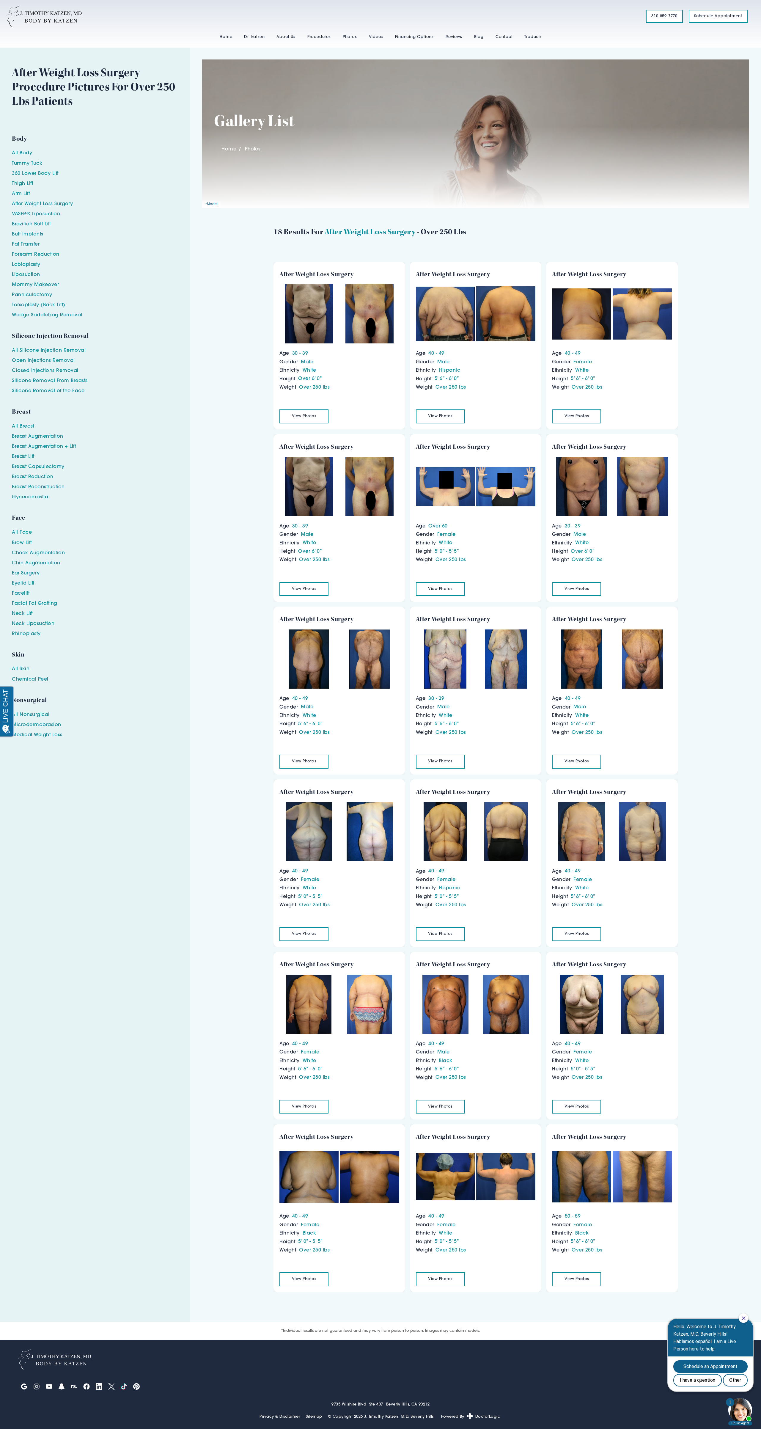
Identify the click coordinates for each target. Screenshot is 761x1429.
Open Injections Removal (43, 360)
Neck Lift (22, 613)
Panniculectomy (32, 295)
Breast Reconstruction (38, 487)
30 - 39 (300, 353)
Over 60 (438, 526)
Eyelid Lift (23, 583)
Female (582, 362)
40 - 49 (436, 353)
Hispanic (449, 370)
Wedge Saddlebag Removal (47, 315)
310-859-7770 (664, 16)
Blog (479, 37)
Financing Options (414, 37)
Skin (24, 669)
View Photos (304, 416)
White (309, 370)
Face (26, 532)
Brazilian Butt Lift (31, 224)
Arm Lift (21, 193)
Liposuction (26, 274)
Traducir (532, 37)
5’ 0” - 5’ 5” (447, 551)
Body (26, 153)
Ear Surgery (26, 573)
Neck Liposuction (33, 623)
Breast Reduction (32, 477)
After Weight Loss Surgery (370, 232)
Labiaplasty (26, 264)
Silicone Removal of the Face (48, 391)
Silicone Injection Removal (53, 350)
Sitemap (314, 1417)
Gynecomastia (30, 497)
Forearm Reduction (35, 254)
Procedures (319, 37)
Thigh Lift (22, 183)
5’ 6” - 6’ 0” (447, 378)
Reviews (454, 37)
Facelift (20, 593)
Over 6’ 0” (310, 378)
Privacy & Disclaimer (280, 1417)
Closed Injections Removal (45, 370)
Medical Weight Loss (37, 735)
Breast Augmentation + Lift (44, 446)
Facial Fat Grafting (34, 603)
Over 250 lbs (314, 387)
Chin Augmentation (36, 563)
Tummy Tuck (27, 163)
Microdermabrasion (36, 725)
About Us (285, 37)
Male (307, 362)
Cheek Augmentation (38, 553)
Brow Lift (22, 543)
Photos (350, 37)
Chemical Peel (30, 679)
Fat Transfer (26, 244)
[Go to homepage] (318, 16)
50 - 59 (573, 1216)
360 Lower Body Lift (35, 173)
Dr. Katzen (254, 37)
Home (226, 37)
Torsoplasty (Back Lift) (38, 305)
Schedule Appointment (718, 16)
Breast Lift (23, 456)
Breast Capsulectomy (38, 466)
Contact (504, 37)
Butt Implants (27, 234)
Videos (376, 37)
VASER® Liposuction (36, 214)
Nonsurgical (35, 714)
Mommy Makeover (35, 284)
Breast (27, 426)
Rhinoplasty (26, 634)
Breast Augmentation (37, 436)
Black (445, 1061)
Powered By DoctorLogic (470, 1417)
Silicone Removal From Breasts (50, 381)
